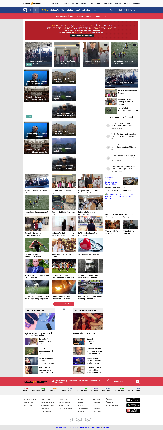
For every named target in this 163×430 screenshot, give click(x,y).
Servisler (66, 3)
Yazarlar (127, 3)
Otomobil (97, 16)
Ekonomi (84, 3)
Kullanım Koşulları (95, 427)
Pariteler (106, 389)
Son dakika (118, 10)
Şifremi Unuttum (112, 405)
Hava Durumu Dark (29, 399)
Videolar (118, 3)
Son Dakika (55, 3)
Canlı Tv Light (27, 405)
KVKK (87, 427)
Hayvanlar (80, 16)
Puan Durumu (82, 389)
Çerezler (81, 427)
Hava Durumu (67, 389)
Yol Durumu (119, 389)
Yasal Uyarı (105, 427)
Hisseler (94, 389)
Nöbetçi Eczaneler (47, 405)
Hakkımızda (58, 427)
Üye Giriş (109, 399)
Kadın (99, 3)
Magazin (88, 16)
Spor (92, 3)
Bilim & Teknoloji (61, 16)
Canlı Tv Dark (45, 399)
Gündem (75, 3)
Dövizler (80, 402)
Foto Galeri (108, 3)
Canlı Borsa (63, 399)
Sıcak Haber (97, 412)
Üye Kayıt (109, 402)
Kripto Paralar (134, 389)
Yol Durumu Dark (29, 402)
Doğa (71, 16)
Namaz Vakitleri (38, 389)
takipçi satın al (46, 412)
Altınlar (80, 399)
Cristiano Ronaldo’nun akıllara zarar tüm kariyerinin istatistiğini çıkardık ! (72, 10)
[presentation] (30, 10)
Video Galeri (97, 402)
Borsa (25, 389)
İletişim (65, 427)
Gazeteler (136, 3)
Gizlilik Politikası (73, 427)
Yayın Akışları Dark (47, 402)
